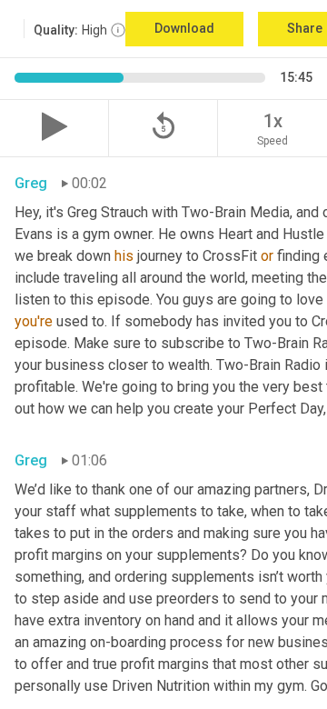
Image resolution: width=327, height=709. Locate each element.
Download (184, 28)
